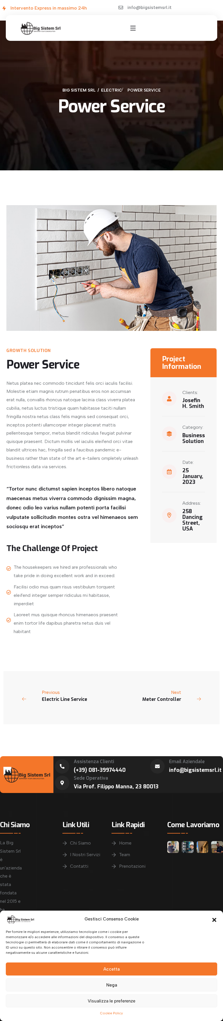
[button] (214, 919)
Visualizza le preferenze (111, 1001)
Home (125, 843)
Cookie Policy (111, 1013)
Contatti (79, 866)
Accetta (111, 969)
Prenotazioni (132, 866)
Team (124, 854)
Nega (111, 985)
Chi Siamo (80, 843)
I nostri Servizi (85, 854)
